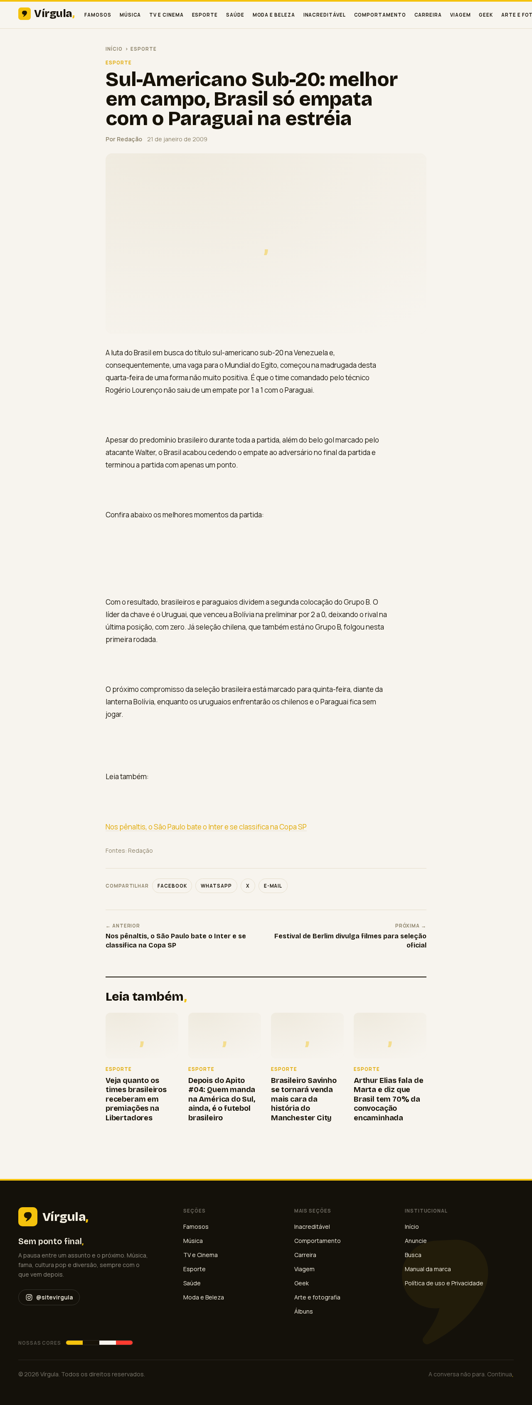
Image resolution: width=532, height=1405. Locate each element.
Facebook (172, 886)
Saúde (235, 15)
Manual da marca (428, 1269)
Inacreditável (324, 15)
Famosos (97, 15)
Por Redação (124, 139)
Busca (413, 1255)
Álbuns (303, 1311)
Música (130, 15)
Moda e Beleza (274, 15)
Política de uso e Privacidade (444, 1283)
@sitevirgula (54, 1297)
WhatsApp (216, 886)
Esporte (205, 15)
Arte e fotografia (317, 1297)
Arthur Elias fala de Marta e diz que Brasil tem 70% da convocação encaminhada (388, 1099)
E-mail (273, 886)
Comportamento (380, 15)
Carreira (428, 15)
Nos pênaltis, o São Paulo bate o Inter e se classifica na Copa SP (206, 827)
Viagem (460, 15)
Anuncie (416, 1241)
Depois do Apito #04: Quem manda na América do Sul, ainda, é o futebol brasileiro (221, 1099)
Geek (486, 15)
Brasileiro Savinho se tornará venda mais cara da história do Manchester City (304, 1099)
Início (114, 49)
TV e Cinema (166, 15)
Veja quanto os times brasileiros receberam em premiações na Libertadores (136, 1099)
